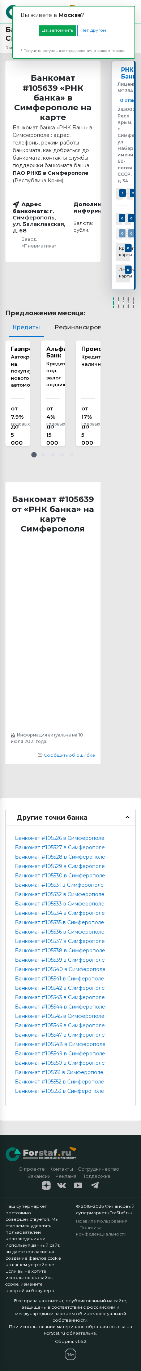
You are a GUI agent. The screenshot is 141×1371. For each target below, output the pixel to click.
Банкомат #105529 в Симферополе (60, 866)
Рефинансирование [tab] (85, 327)
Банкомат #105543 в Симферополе (60, 997)
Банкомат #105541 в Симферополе (59, 978)
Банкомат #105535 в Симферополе (59, 922)
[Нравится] (114, 302)
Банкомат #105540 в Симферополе (60, 969)
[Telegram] (128, 302)
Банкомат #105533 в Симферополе (59, 903)
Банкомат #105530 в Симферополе (60, 875)
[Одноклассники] (123, 302)
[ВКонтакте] (118, 302)
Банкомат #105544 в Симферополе (60, 1006)
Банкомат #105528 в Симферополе (60, 857)
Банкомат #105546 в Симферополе (60, 1025)
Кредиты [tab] (26, 327)
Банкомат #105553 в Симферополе (59, 1091)
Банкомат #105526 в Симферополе (59, 838)
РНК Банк (128, 73)
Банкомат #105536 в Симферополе (59, 932)
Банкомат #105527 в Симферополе (60, 847)
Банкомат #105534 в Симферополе (60, 913)
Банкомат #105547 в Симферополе (60, 1035)
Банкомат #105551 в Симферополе (59, 1072)
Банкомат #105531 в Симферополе (59, 885)
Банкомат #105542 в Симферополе (60, 988)
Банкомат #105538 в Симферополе (60, 950)
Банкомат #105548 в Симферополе (60, 1044)
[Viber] (133, 302)
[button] (34, 455)
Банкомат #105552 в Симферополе (59, 1081)
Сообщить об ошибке (69, 755)
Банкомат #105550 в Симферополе (60, 1063)
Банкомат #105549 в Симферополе (60, 1053)
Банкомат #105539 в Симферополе (60, 960)
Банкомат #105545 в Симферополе (59, 1016)
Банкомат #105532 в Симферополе (59, 894)
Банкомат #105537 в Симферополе (60, 941)
